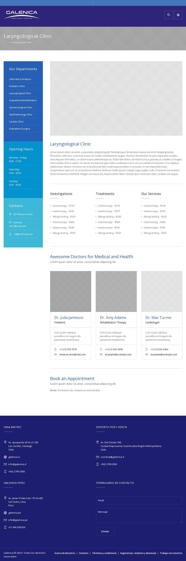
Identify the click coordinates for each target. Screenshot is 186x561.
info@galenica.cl (17, 464)
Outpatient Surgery (19, 128)
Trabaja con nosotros (171, 553)
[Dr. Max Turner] (161, 291)
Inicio (6, 42)
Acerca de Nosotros (64, 553)
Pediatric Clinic (17, 86)
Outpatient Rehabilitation (23, 100)
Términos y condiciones (104, 553)
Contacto (83, 553)
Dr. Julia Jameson (68, 317)
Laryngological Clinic (20, 93)
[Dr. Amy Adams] (116, 291)
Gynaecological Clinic (20, 107)
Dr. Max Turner (158, 317)
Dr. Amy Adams (113, 317)
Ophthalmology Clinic (20, 114)
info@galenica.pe (18, 520)
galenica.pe (14, 512)
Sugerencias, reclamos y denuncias (138, 553)
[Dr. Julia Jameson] (70, 291)
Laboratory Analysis (20, 79)
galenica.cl (14, 457)
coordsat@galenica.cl (112, 457)
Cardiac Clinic (16, 121)
